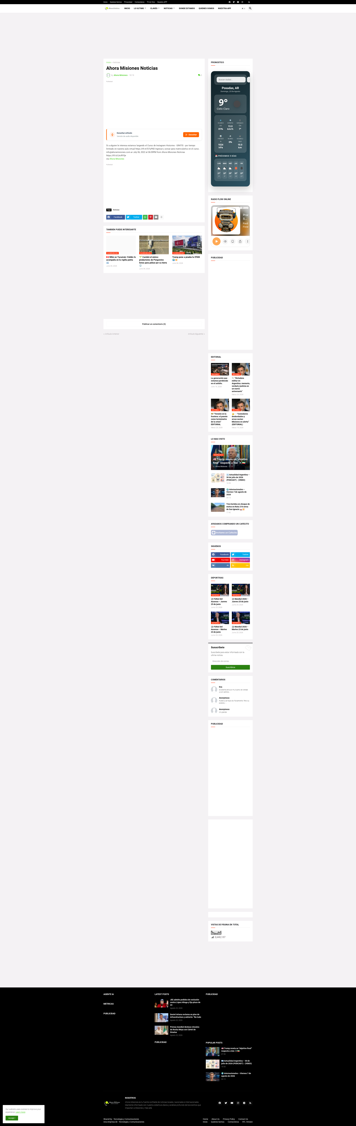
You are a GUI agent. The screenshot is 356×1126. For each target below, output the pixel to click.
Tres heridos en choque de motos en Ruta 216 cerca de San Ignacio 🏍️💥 (238, 506)
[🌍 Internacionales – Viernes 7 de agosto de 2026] (218, 492)
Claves (153, 8)
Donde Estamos (187, 8)
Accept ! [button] (11, 1118)
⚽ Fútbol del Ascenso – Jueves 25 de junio (219, 601)
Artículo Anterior (112, 334)
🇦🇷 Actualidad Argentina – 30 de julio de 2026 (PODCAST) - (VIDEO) (238, 477)
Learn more (20, 1112)
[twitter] (234, 2)
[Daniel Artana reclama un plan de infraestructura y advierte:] (161, 1017)
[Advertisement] (178, 35)
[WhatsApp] (145, 217)
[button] (243, 8)
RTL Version (247, 1122)
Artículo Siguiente (195, 334)
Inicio (105, 2)
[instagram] (242, 2)
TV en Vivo (151, 2)
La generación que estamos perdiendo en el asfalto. (219, 381)
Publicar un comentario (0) (154, 324)
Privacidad (128, 2)
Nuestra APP (162, 2)
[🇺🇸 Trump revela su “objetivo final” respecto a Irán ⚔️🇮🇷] (212, 1051)
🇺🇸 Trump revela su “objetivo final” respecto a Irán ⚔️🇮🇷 (236, 1049)
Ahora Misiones (116, 159)
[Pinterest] (150, 217)
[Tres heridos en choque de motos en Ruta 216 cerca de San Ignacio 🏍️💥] (218, 507)
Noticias (168, 8)
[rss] (249, 2)
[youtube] (238, 2)
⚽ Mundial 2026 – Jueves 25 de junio (240, 600)
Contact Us (243, 1119)
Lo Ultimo (139, 8)
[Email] (156, 217)
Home (205, 1119)
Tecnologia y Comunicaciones (126, 1119)
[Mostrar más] (161, 217)
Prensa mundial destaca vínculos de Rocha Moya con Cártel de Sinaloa (184, 1029)
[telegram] (244, 1103)
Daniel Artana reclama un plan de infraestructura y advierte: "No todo (185, 1015)
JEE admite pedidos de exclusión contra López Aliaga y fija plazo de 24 (185, 1002)
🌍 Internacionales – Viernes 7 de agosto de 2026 (236, 492)
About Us (215, 1119)
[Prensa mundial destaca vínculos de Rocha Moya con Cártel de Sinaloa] (161, 1030)
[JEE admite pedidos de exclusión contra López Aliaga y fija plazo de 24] (161, 1002)
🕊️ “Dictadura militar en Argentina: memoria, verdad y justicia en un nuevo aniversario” (241, 384)
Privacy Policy (229, 1119)
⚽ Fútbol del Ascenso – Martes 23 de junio (219, 629)
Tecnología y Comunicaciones (131, 1122)
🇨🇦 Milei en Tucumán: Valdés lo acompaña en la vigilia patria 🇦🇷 (121, 260)
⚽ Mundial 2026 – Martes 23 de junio (240, 628)
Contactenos (139, 2)
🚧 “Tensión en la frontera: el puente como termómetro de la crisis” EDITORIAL (219, 419)
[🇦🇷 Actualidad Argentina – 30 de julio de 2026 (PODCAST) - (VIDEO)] (218, 477)
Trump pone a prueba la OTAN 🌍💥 (186, 258)
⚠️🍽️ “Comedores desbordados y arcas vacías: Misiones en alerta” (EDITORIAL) (240, 419)
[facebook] (229, 2)
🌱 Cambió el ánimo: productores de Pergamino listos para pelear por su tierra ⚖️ (153, 261)
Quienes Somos (116, 2)
